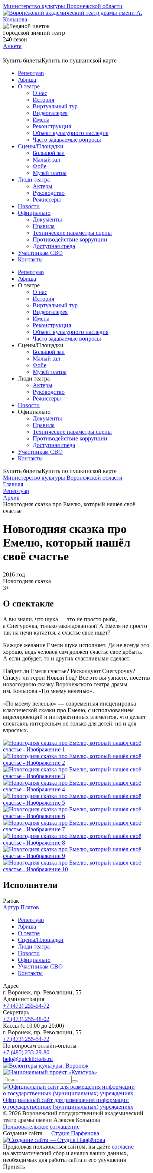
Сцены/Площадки (41, 146)
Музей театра (49, 173)
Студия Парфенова (75, 1133)
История (43, 100)
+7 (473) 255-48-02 (26, 1019)
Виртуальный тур (55, 106)
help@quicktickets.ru (28, 1059)
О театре (29, 86)
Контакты (30, 259)
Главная (13, 484)
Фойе (39, 166)
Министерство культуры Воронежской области (63, 6)
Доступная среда (54, 246)
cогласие (123, 1146)
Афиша (27, 80)
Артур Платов (21, 907)
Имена (41, 119)
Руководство (49, 193)
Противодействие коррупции (70, 239)
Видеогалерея (50, 113)
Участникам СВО (40, 253)
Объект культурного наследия (70, 133)
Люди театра (34, 179)
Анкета (12, 46)
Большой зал (49, 153)
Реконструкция (52, 126)
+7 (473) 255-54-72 (26, 1006)
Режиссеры (47, 199)
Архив (11, 497)
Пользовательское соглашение (41, 1126)
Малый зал (46, 159)
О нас (40, 93)
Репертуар (31, 73)
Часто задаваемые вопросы (67, 139)
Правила (44, 226)
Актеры (42, 186)
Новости (29, 206)
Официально (34, 213)
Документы (47, 219)
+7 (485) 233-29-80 (26, 1052)
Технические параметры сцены (72, 233)
